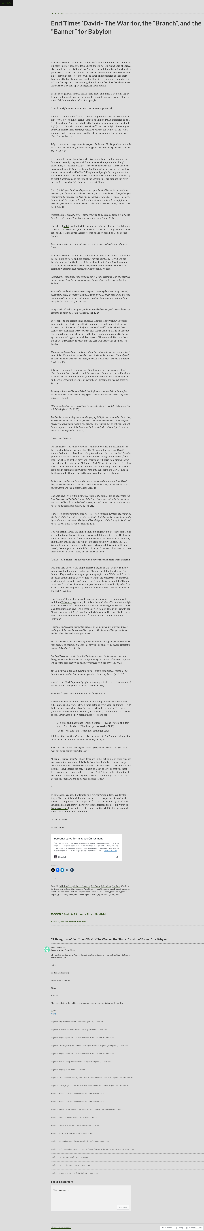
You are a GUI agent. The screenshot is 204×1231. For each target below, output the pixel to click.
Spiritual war (103, 894)
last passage (63, 62)
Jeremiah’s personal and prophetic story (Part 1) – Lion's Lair (81, 1093)
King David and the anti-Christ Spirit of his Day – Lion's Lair (81, 1022)
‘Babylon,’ (66, 602)
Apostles (87, 889)
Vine (112, 894)
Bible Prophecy (66, 886)
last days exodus (59, 808)
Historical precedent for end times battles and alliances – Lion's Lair (84, 1141)
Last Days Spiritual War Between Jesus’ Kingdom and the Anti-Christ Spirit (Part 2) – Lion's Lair (94, 1085)
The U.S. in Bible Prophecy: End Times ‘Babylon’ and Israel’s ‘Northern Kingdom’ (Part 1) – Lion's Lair (96, 1077)
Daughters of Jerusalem (120, 889)
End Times (95, 886)
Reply (53, 1013)
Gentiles (73, 891)
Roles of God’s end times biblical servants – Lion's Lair (79, 1117)
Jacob (106, 891)
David (53, 891)
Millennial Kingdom (82, 894)
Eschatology (106, 886)
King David (68, 894)
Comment (123, 1207)
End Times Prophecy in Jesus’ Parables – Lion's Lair (78, 1133)
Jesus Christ (115, 891)
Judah (66, 226)
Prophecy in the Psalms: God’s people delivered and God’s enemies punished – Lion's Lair (92, 1109)
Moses (94, 894)
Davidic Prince (63, 891)
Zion (117, 894)
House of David (97, 891)
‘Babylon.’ (62, 75)
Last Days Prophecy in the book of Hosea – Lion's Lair (78, 1173)
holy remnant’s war (96, 794)
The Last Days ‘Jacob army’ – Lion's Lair (73, 1157)
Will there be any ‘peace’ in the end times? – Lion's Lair (79, 1125)
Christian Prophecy (81, 886)
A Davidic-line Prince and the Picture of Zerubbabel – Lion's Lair (82, 1030)
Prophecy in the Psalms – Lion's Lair (72, 1069)
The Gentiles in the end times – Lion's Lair (74, 1165)
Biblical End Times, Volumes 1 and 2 (86, 778)
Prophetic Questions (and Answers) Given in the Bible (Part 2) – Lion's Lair (86, 1053)
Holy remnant (84, 891)
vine (127, 255)
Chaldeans (104, 889)
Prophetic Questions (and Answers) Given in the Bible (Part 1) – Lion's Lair (86, 1037)
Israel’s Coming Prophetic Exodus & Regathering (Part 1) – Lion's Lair (84, 1061)
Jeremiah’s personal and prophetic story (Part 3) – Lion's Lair (81, 1101)
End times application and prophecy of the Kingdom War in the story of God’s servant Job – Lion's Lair (96, 1149)
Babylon (95, 889)
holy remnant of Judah (90, 768)
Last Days (116, 886)
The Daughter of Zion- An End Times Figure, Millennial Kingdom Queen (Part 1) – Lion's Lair (93, 1045)
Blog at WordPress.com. (61, 1227)
